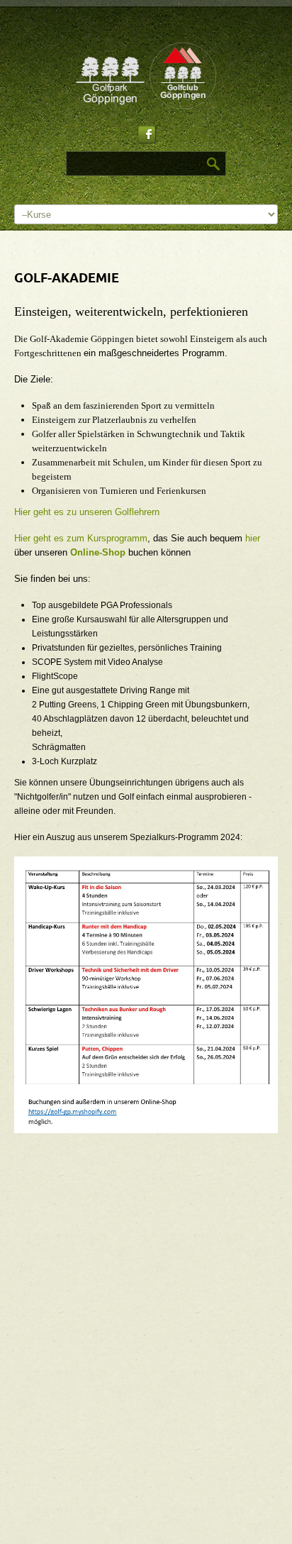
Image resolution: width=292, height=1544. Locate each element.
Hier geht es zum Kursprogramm (80, 538)
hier (252, 538)
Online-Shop (97, 552)
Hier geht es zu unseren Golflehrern (86, 512)
